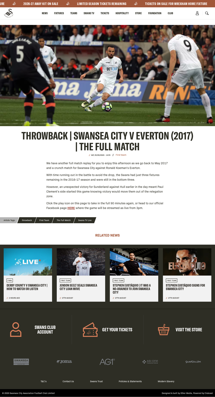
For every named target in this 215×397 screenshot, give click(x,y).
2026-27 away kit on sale (29, 3)
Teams (73, 13)
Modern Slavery (166, 381)
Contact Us (68, 381)
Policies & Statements (130, 381)
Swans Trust (96, 381)
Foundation (154, 13)
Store (138, 13)
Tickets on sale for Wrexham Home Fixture (165, 3)
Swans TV (89, 13)
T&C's (44, 381)
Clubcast (209, 393)
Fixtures (59, 13)
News (45, 13)
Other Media (186, 393)
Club (170, 13)
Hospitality (122, 13)
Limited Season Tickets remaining (90, 3)
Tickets (105, 13)
